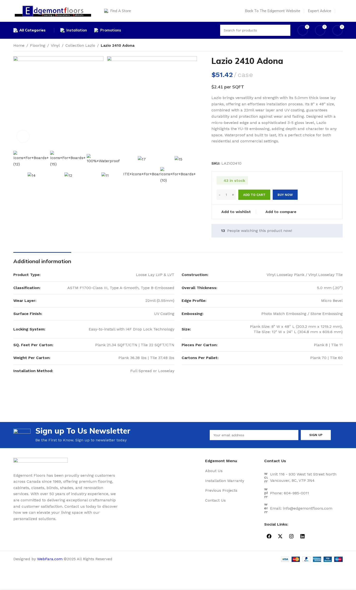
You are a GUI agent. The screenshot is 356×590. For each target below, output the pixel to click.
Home (18, 45)
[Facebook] (269, 536)
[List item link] (233, 471)
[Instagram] (291, 536)
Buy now (285, 195)
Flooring (37, 45)
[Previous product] (330, 46)
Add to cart (254, 195)
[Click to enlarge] (23, 136)
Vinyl (55, 45)
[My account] (340, 11)
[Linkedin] (302, 536)
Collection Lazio (80, 45)
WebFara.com (49, 559)
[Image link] (40, 462)
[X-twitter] (280, 536)
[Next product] (340, 46)
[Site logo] (52, 10)
